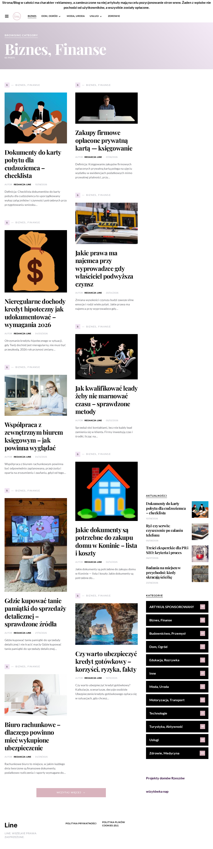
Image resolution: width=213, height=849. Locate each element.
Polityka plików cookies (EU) (113, 824)
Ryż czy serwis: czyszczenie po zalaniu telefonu (164, 530)
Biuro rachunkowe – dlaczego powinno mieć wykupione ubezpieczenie (33, 736)
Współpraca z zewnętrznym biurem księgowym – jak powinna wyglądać (34, 436)
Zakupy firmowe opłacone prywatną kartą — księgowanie (103, 140)
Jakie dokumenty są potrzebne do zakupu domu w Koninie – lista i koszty (106, 541)
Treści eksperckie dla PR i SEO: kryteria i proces (167, 550)
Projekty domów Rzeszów (165, 778)
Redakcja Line (22, 184)
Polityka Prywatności (81, 823)
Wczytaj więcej (69, 792)
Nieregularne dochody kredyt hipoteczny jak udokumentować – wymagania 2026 (35, 313)
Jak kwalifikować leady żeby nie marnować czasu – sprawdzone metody (106, 400)
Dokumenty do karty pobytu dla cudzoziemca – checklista (33, 164)
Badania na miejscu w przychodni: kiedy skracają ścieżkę (163, 572)
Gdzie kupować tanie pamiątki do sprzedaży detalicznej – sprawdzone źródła (35, 612)
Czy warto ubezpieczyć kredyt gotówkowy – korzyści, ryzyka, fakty (106, 661)
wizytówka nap (157, 791)
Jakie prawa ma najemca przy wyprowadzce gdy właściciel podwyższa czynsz (104, 268)
